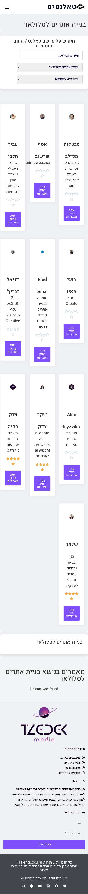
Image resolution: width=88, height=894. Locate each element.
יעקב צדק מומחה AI (35, 878)
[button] (6, 6)
